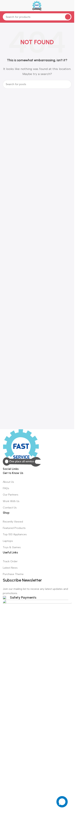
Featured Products (14, 528)
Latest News (10, 567)
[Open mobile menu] (4, 5)
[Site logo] (37, 5)
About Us (8, 482)
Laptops (8, 541)
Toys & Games (12, 547)
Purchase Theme (13, 574)
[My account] (70, 5)
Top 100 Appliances (15, 534)
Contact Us (10, 507)
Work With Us (11, 501)
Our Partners (10, 494)
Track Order (10, 561)
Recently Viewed (13, 521)
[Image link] (22, 447)
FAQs (6, 488)
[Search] (68, 17)
